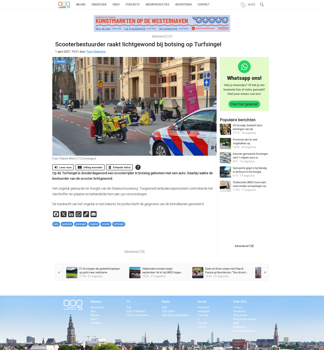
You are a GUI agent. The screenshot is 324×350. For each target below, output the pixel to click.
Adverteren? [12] (134, 251)
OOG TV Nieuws (135, 311)
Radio (166, 301)
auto (56, 224)
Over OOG (240, 301)
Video (116, 4)
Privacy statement (244, 330)
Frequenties (240, 315)
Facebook (203, 307)
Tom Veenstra (96, 51)
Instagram (204, 311)
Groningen (81, 224)
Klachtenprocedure (244, 319)
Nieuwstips (97, 307)
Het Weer (96, 323)
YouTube (203, 315)
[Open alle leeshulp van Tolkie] (138, 167)
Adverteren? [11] (162, 36)
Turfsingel (119, 224)
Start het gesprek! (244, 104)
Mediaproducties (157, 4)
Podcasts (133, 4)
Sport (94, 319)
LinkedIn (202, 323)
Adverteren (183, 4)
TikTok (202, 326)
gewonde (67, 224)
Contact (204, 4)
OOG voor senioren (137, 315)
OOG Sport (168, 311)
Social (202, 301)
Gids (128, 307)
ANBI (236, 323)
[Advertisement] (134, 238)
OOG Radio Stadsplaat (175, 315)
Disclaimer (239, 326)
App (93, 311)
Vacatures (239, 311)
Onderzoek (99, 4)
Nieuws (81, 4)
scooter (106, 224)
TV (128, 301)
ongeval (94, 224)
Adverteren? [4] (244, 246)
